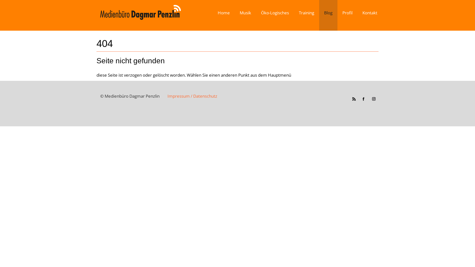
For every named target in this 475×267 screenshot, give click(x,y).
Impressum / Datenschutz (192, 96)
